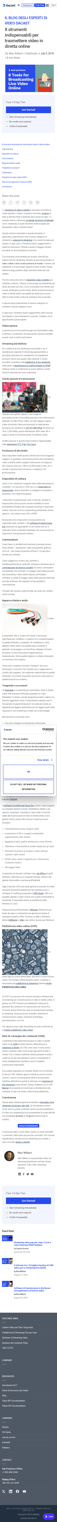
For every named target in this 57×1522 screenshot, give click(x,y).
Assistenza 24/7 (9, 1385)
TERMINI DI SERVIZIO (42, 1509)
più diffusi (41, 873)
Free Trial (40, 5)
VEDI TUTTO (7, 1348)
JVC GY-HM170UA (33, 428)
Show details (43, 760)
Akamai (5, 1088)
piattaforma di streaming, (27, 983)
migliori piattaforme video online (18, 1030)
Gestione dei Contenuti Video (15, 1343)
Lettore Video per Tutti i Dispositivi (17, 1327)
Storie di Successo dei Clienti (15, 1390)
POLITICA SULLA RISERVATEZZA (22, 1509)
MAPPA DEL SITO (29, 1510)
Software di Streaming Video (15, 1337)
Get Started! (28, 109)
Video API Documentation (13, 1400)
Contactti (6, 1442)
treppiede (9, 690)
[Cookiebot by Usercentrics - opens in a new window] (42, 729)
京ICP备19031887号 (28, 1518)
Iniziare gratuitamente (28, 1126)
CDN (15, 1044)
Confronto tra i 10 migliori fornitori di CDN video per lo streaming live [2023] (33, 1266)
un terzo (45, 213)
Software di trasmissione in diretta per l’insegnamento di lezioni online (32, 1289)
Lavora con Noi (8, 1437)
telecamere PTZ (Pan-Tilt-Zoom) (21, 444)
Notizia (5, 1427)
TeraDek (13, 799)
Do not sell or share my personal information (28, 786)
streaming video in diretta (37, 280)
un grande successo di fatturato (40, 220)
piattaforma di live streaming (37, 362)
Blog (4, 1395)
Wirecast (34, 910)
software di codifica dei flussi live (19, 805)
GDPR (8, 1509)
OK (28, 772)
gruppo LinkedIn (23, 1142)
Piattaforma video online (14, 987)
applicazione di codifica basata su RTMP (32, 365)
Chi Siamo (6, 1432)
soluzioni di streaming (22, 240)
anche (48, 983)
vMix (21, 920)
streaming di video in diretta (17, 210)
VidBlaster (12, 920)
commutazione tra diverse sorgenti (17, 567)
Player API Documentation (13, 1406)
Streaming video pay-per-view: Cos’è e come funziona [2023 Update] (32, 1243)
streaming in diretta (10, 1047)
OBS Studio (38, 893)
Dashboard (27, 5)
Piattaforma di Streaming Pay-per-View (19, 1332)
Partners (6, 1447)
